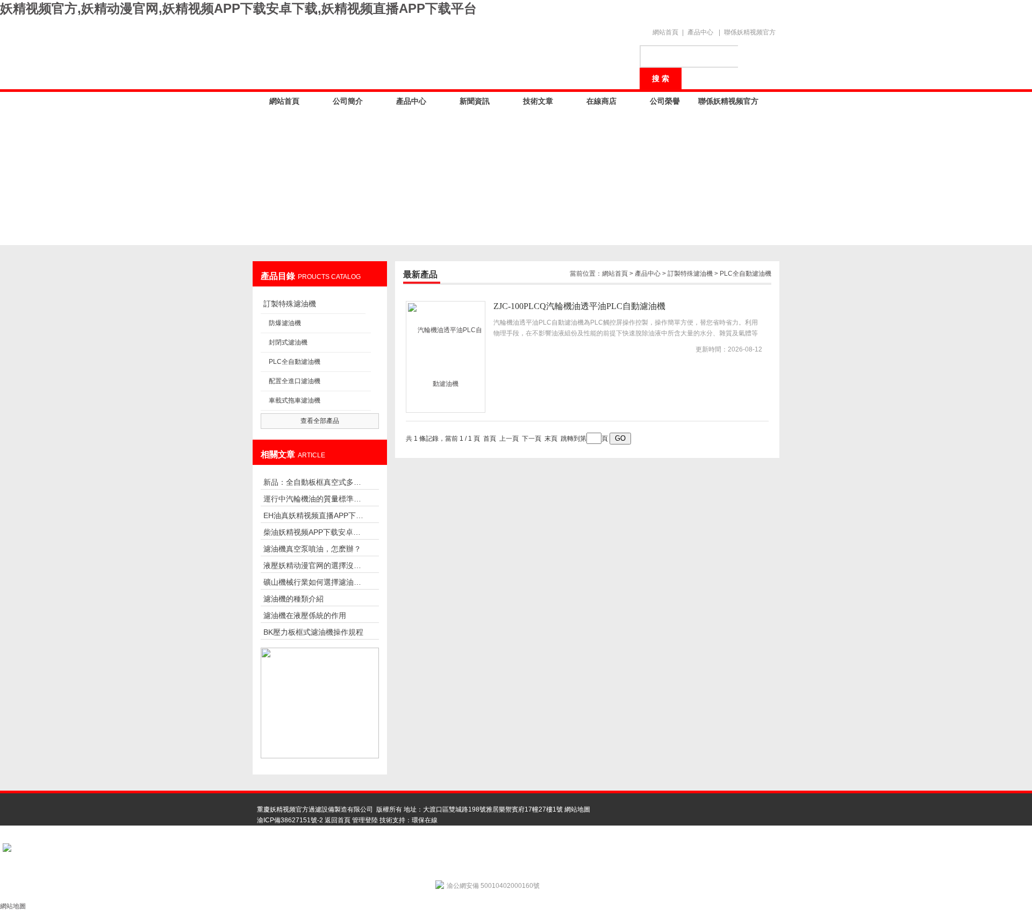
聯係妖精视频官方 (750, 32)
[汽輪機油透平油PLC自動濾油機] (445, 357)
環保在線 (425, 820)
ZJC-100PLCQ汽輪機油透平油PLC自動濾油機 (579, 306)
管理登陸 (365, 820)
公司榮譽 (665, 101)
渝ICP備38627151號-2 (290, 820)
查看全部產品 (319, 421)
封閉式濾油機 (288, 342)
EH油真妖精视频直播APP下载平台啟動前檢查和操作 (314, 515)
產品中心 (700, 32)
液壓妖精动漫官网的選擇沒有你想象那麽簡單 (314, 565)
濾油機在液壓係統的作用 (304, 615)
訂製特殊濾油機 (289, 303)
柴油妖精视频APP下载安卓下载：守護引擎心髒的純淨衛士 (314, 532)
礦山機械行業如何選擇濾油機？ (314, 582)
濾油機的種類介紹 (293, 598)
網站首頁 (665, 32)
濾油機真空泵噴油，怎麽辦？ (312, 548)
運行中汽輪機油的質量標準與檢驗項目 (314, 498)
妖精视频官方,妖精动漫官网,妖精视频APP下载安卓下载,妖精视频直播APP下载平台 (238, 8)
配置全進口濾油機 (294, 381)
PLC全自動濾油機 (294, 361)
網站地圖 (577, 809)
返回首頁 (337, 820)
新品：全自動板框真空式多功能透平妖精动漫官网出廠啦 (314, 482)
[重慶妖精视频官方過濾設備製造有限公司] (441, 49)
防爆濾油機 (285, 323)
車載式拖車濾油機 (294, 400)
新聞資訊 (475, 101)
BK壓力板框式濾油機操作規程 (313, 632)
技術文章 (538, 101)
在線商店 (601, 101)
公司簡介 (348, 101)
